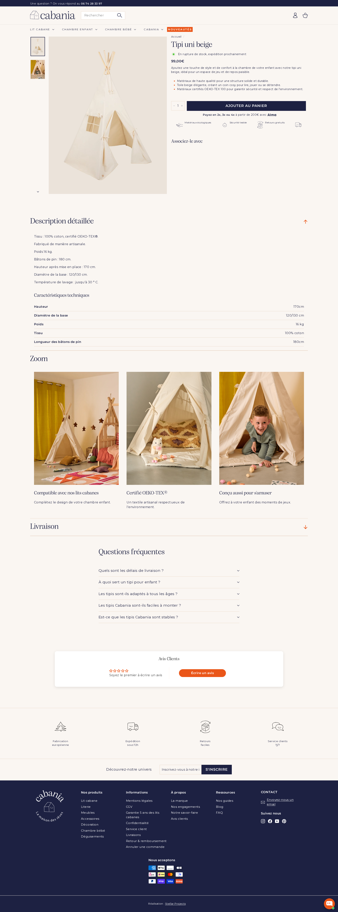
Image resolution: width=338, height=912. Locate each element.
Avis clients (179, 819)
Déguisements (92, 836)
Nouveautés (180, 29)
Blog (219, 807)
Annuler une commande (145, 847)
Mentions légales (139, 801)
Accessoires (90, 819)
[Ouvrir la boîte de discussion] (329, 903)
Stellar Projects (175, 903)
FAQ (219, 812)
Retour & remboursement (146, 841)
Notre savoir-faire (184, 812)
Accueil (176, 36)
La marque (179, 801)
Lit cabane (40, 29)
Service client (136, 829)
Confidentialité (137, 823)
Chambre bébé (119, 29)
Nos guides (224, 801)
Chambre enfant (78, 29)
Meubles (88, 812)
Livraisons (133, 835)
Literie (86, 807)
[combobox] (103, 15)
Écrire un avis (202, 673)
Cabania (152, 29)
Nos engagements (185, 807)
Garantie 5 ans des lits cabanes (142, 815)
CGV (129, 807)
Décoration (89, 824)
